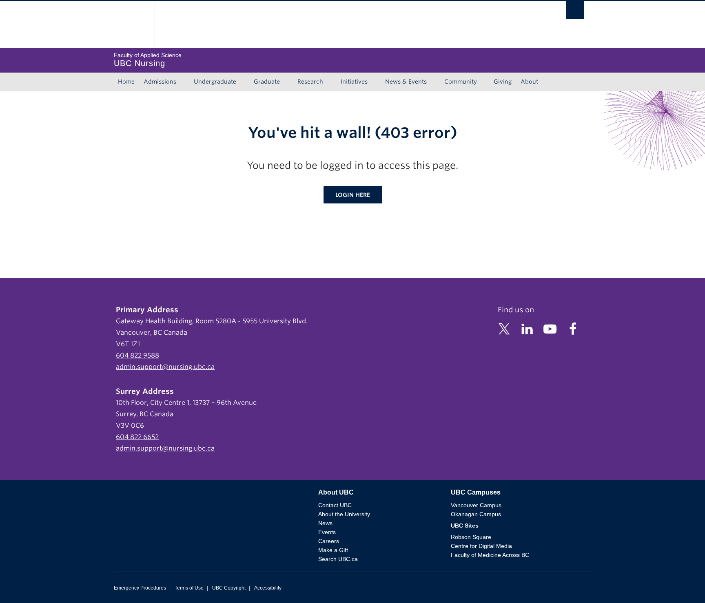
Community (460, 81)
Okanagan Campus (476, 514)
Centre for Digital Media (481, 546)
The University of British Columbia (131, 24)
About (529, 81)
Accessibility (268, 588)
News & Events (406, 81)
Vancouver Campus (476, 505)
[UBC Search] (575, 12)
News (325, 523)
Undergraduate (215, 81)
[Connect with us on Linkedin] (527, 328)
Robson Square (471, 537)
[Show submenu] (184, 81)
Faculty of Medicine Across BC (490, 555)
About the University (344, 514)
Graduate (267, 81)
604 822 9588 (137, 355)
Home (126, 81)
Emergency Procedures (140, 588)
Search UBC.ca (338, 559)
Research (310, 81)
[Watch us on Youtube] (549, 328)
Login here (352, 195)
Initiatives (354, 81)
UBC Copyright (229, 588)
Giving (503, 81)
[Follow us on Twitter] (504, 328)
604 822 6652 (137, 437)
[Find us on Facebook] (572, 328)
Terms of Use (189, 588)
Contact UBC (335, 505)
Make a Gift (333, 550)
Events (327, 532)
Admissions (160, 81)
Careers (328, 541)
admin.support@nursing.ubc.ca (165, 367)
